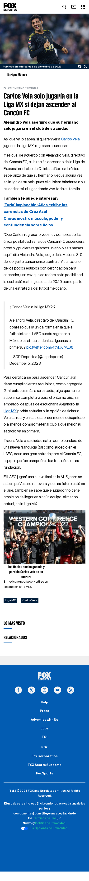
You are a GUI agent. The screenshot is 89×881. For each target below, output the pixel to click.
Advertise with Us (44, 719)
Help (44, 702)
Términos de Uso (44, 818)
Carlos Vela (70, 139)
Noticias (32, 87)
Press (44, 711)
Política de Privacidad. (50, 823)
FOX (44, 747)
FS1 (44, 737)
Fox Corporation (45, 756)
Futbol (8, 87)
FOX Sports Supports (44, 765)
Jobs (45, 728)
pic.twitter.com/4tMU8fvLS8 (49, 347)
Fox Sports (44, 773)
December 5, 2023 (25, 363)
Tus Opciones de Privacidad (48, 828)
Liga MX (19, 87)
